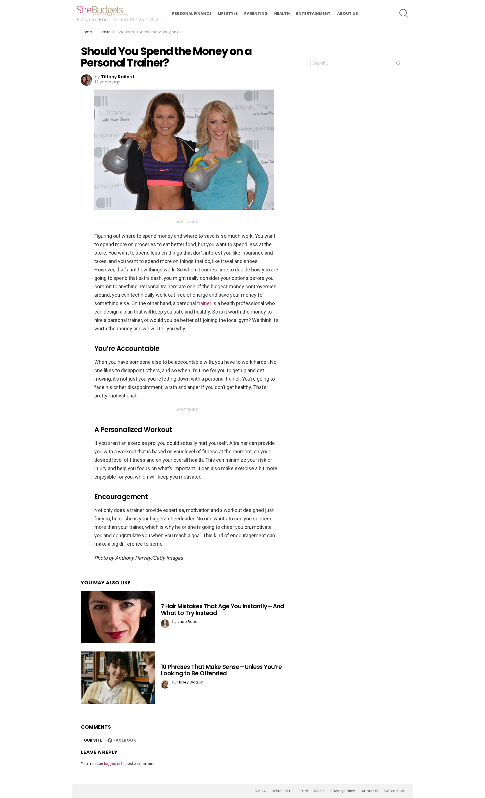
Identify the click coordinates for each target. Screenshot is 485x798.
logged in (112, 763)
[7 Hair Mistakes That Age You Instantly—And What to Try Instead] (118, 617)
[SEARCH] (403, 13)
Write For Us (283, 791)
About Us (347, 13)
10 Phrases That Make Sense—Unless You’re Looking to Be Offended (221, 670)
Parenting (256, 13)
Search (398, 64)
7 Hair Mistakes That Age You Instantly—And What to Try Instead (222, 609)
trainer (204, 303)
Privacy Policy (342, 791)
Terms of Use (312, 791)
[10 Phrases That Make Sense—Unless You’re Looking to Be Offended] (118, 677)
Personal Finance (192, 13)
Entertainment (313, 13)
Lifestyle (228, 13)
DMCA (260, 791)
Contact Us (394, 791)
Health (282, 13)
